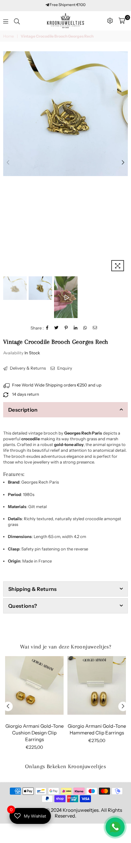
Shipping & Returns (32, 589)
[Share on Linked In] (75, 328)
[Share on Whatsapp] (85, 328)
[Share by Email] (95, 328)
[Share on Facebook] (47, 328)
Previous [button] (8, 162)
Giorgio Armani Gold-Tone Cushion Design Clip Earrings (34, 732)
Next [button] (123, 162)
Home (8, 36)
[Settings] (110, 20)
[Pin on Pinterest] (66, 328)
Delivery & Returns (27, 368)
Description (23, 410)
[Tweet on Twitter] (56, 328)
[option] (65, 113)
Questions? (22, 606)
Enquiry (64, 368)
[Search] (17, 20)
